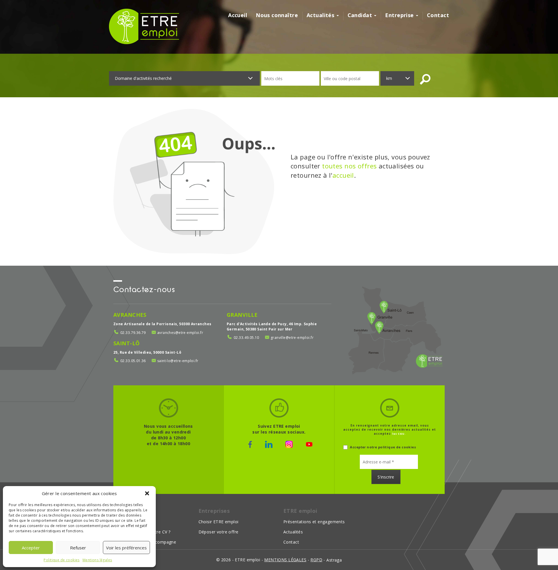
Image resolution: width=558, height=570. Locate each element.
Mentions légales (97, 560)
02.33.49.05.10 (246, 337)
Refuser (78, 548)
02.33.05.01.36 (133, 360)
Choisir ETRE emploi (218, 521)
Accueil (237, 15)
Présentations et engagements (314, 521)
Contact (438, 15)
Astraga (334, 560)
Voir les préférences (126, 548)
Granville (242, 314)
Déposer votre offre (218, 532)
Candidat (361, 15)
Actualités (321, 15)
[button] (147, 493)
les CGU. (399, 434)
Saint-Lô (126, 343)
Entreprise (400, 15)
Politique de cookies (61, 560)
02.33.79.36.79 (133, 332)
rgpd (316, 559)
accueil (343, 175)
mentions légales (285, 559)
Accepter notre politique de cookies (382, 447)
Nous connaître (277, 15)
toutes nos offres (349, 165)
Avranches (129, 314)
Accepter (31, 548)
